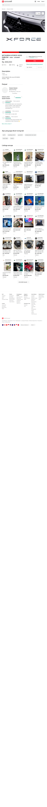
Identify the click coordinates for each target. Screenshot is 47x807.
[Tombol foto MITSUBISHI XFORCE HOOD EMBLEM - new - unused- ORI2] (23, 42)
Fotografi (32, 295)
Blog (2, 298)
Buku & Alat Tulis (19, 296)
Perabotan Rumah (20, 299)
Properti (40, 298)
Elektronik (25, 296)
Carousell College (5, 299)
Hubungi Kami (10, 320)
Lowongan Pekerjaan (25, 320)
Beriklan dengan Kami (33, 320)
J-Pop (32, 311)
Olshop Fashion (12, 299)
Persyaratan (40, 320)
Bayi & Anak (19, 298)
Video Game (33, 304)
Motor (40, 299)
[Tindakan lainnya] (43, 13)
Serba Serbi (4, 304)
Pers (14, 320)
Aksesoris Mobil (41, 296)
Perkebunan (19, 300)
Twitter (3, 296)
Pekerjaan (25, 304)
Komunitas (4, 306)
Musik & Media (33, 301)
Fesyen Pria (11, 300)
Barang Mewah (12, 298)
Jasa (25, 306)
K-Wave (32, 312)
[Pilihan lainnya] (3, 168)
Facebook (3, 295)
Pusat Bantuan (4, 320)
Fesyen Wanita (11, 301)
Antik (32, 307)
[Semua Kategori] (35, 1)
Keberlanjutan (18, 320)
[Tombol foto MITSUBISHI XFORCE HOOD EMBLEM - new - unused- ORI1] (23, 21)
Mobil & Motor (41, 295)
